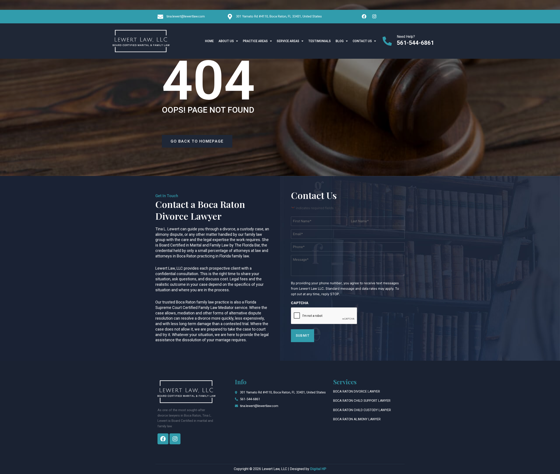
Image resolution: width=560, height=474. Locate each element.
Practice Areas (255, 41)
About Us (226, 41)
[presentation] (324, 315)
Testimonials (319, 41)
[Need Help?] (387, 41)
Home (209, 41)
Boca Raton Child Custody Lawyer (362, 410)
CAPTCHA (299, 303)
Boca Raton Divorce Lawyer (356, 391)
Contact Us (362, 41)
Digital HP (318, 469)
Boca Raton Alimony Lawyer (357, 419)
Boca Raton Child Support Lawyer (361, 401)
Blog (340, 41)
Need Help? (406, 36)
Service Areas (288, 41)
